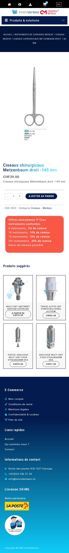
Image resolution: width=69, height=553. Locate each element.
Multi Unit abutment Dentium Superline (18, 307)
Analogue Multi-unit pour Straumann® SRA (51, 357)
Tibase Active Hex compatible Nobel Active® (51, 309)
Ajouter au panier (41, 196)
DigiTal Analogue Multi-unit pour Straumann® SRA (18, 357)
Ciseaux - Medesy (41, 208)
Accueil (7, 34)
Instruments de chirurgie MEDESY (33, 34)
